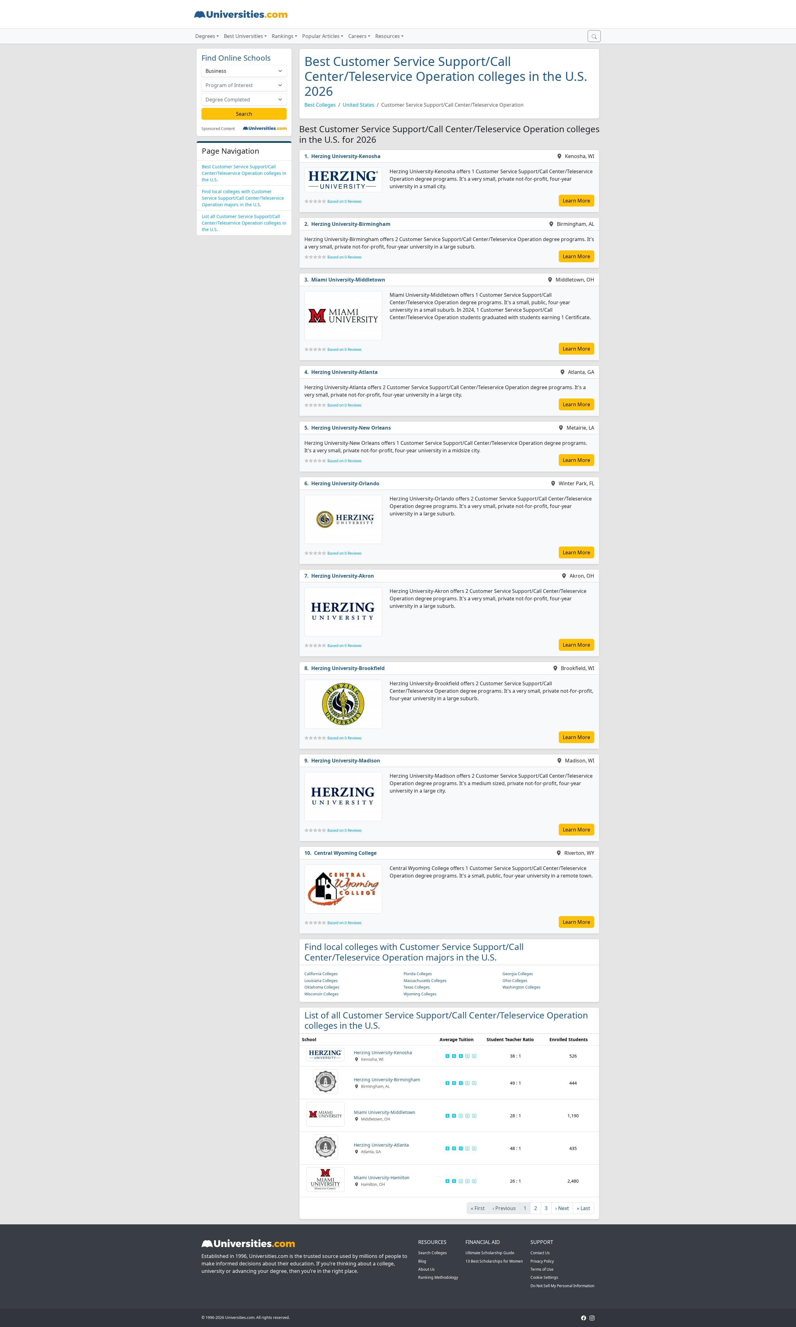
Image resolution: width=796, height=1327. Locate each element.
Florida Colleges (418, 973)
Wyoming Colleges (420, 994)
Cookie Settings (544, 1277)
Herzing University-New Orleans (351, 427)
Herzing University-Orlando (345, 483)
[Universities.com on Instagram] (592, 1317)
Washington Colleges (521, 987)
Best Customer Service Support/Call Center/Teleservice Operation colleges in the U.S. (244, 173)
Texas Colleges (417, 987)
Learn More (576, 200)
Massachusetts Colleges (425, 980)
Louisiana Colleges (321, 980)
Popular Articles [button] (321, 36)
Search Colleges (432, 1252)
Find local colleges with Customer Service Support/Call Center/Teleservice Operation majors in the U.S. (243, 198)
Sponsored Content (218, 129)
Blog (422, 1261)
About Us (426, 1269)
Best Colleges (320, 104)
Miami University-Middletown (348, 279)
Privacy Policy (542, 1261)
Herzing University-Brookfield (348, 668)
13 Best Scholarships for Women (494, 1261)
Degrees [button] (205, 36)
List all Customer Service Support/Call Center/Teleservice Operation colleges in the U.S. (244, 222)
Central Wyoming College (345, 853)
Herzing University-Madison (345, 760)
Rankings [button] (283, 36)
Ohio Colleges (514, 980)
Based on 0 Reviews (344, 201)
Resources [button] (387, 36)
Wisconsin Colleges (321, 994)
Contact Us (540, 1252)
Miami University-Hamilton (382, 1177)
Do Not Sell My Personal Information (562, 1285)
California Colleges (321, 973)
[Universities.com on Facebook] (583, 1317)
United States (358, 104)
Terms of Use (541, 1269)
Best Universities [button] (243, 36)
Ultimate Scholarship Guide (489, 1252)
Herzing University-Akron (342, 575)
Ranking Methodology (438, 1277)
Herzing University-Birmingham (351, 224)
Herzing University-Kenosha (346, 156)
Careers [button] (357, 36)
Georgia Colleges (517, 973)
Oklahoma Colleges (321, 987)
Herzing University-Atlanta (344, 372)
